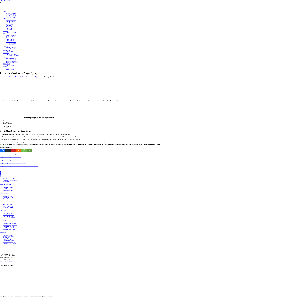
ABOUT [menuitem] (5, 66)
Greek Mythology (7, 238)
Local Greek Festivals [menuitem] (11, 14)
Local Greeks (3, 210)
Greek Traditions (3, 220)
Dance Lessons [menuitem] (9, 37)
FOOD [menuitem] (4, 18)
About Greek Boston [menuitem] (11, 68)
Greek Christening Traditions (10, 225)
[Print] (18, 150)
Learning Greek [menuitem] (10, 39)
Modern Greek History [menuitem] (11, 48)
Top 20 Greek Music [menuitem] (11, 58)
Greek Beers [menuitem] (9, 29)
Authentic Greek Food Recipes (11, 77)
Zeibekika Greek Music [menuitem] (11, 62)
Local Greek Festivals (8, 215)
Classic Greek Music (8, 199)
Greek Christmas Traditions (9, 227)
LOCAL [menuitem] (5, 11)
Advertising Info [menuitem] (10, 65)
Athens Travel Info (7, 205)
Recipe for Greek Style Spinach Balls (9, 160)
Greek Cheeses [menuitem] (9, 24)
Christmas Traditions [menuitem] (11, 42)
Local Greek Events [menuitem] (11, 13)
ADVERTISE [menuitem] (6, 64)
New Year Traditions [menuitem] (11, 43)
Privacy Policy (6, 181)
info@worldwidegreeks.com (7, 261)
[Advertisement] (46, 88)
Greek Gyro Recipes (8, 190)
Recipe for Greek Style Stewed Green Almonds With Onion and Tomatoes (19, 166)
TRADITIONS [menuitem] (7, 33)
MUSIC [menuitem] (5, 57)
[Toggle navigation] (0, 2)
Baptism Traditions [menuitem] (10, 36)
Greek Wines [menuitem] (9, 28)
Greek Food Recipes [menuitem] (11, 20)
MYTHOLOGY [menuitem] (7, 50)
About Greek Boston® (8, 178)
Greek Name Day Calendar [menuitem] (12, 55)
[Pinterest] (13, 150)
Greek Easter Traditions (8, 226)
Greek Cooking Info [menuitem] (11, 21)
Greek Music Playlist (4, 193)
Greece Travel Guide (4, 201)
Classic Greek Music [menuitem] (11, 59)
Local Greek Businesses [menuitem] (12, 17)
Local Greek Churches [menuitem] (11, 16)
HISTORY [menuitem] (5, 46)
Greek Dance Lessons (8, 197)
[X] (8, 150)
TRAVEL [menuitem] (5, 31)
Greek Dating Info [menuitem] (10, 44)
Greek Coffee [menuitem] (9, 27)
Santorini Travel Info (8, 206)
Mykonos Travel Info (8, 207)
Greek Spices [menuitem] (9, 22)
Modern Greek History (8, 236)
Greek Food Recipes (8, 187)
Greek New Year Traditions (9, 229)
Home (1, 77)
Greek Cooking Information (6, 184)
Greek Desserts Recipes (8, 188)
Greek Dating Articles (8, 240)
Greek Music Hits (7, 196)
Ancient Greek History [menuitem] (11, 47)
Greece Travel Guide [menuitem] (11, 32)
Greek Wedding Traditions (9, 223)
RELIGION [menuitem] (6, 53)
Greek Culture (3, 232)
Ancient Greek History (8, 235)
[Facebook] (2, 150)
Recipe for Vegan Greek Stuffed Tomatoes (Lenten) (13, 163)
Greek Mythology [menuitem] (10, 51)
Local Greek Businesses (9, 217)
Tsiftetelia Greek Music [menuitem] (11, 61)
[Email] (29, 150)
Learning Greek (7, 239)
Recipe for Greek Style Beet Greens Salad (10, 157)
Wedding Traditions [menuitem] (11, 35)
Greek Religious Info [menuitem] (11, 54)
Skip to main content (5, 0)
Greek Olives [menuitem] (9, 25)
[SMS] (24, 150)
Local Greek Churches (8, 216)
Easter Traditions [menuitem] (10, 40)
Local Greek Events (8, 213)
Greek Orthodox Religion (9, 242)
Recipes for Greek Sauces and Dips (29, 77)
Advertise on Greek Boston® (10, 180)
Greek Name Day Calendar (9, 243)
